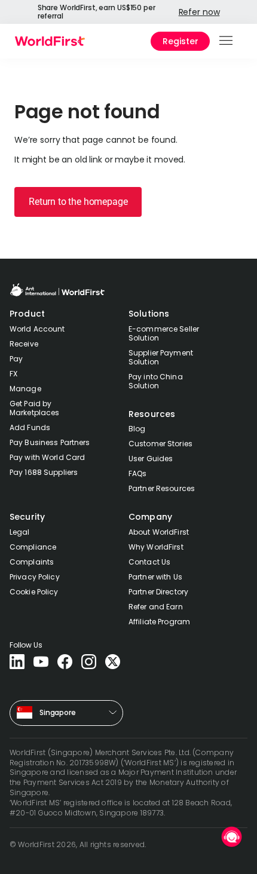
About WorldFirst (158, 532)
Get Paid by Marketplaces (34, 408)
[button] (226, 41)
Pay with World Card (47, 457)
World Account (37, 329)
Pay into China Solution (155, 381)
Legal (20, 532)
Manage (25, 389)
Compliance (33, 547)
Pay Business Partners (50, 442)
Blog (136, 429)
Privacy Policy (35, 577)
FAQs (137, 473)
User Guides (150, 458)
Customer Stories (160, 443)
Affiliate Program (159, 622)
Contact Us (149, 562)
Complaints (32, 562)
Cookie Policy (34, 592)
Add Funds (30, 427)
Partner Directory (158, 592)
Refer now (199, 12)
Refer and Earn (155, 607)
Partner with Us (155, 577)
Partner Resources (161, 488)
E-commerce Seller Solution (163, 333)
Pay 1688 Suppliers (44, 472)
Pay (16, 359)
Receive (24, 344)
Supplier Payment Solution (160, 357)
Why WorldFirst (155, 547)
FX (13, 374)
